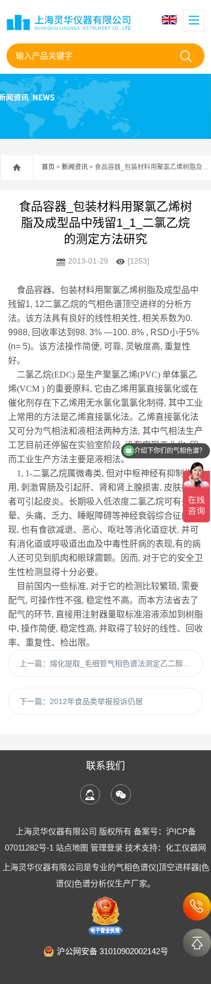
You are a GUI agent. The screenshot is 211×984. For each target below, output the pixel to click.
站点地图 (72, 847)
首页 (48, 167)
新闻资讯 (75, 167)
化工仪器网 (186, 847)
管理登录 (106, 847)
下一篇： (81, 701)
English (171, 19)
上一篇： (111, 663)
